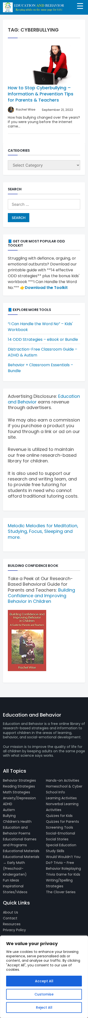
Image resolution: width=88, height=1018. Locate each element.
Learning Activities (61, 798)
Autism (9, 809)
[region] (44, 977)
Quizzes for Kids (59, 815)
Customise (44, 994)
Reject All (44, 1007)
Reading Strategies (19, 786)
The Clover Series (61, 892)
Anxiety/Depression (19, 798)
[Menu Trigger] (80, 5)
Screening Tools (59, 827)
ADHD (7, 803)
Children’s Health (17, 821)
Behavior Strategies (19, 780)
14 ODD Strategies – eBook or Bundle (43, 339)
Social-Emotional (60, 833)
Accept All (44, 981)
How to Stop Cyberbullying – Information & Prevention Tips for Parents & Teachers (40, 94)
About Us (10, 912)
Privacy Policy (14, 929)
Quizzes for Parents (62, 821)
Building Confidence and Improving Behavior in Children (41, 596)
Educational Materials (21, 850)
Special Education (61, 845)
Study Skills (55, 850)
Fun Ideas (11, 880)
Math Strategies (16, 792)
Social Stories (57, 839)
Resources (12, 924)
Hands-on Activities (62, 780)
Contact (10, 918)
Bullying (9, 815)
